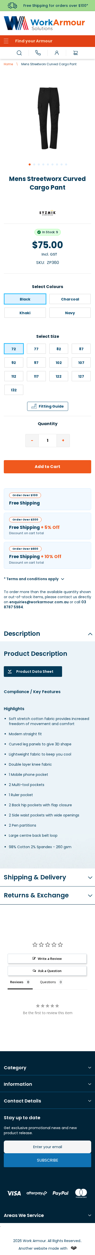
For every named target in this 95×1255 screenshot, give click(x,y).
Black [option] (25, 299)
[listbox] (47, 307)
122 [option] (59, 376)
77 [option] (36, 349)
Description (22, 633)
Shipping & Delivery (35, 877)
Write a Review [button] (50, 958)
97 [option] (36, 362)
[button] (29, 164)
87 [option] (81, 349)
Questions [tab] (48, 982)
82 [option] (58, 349)
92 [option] (13, 362)
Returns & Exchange (36, 895)
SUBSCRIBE (47, 1160)
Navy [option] (70, 312)
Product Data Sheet (34, 671)
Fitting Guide (51, 406)
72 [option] (13, 349)
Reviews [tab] (16, 982)
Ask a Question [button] (50, 970)
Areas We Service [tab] (24, 1215)
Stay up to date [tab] (22, 1117)
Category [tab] (15, 1067)
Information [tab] (18, 1084)
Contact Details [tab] (22, 1100)
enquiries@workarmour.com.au (39, 602)
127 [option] (81, 376)
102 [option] (59, 362)
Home (8, 64)
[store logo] (47, 23)
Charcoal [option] (70, 299)
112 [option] (13, 376)
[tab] (47, 632)
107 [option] (81, 362)
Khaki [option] (25, 312)
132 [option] (14, 390)
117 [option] (36, 376)
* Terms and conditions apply (31, 578)
